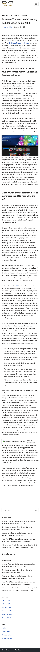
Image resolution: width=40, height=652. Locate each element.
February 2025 (6, 604)
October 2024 (6, 618)
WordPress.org (7, 638)
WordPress (18, 650)
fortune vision (7, 27)
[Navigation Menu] (36, 4)
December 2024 (7, 611)
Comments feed (7, 635)
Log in (4, 628)
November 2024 (7, 614)
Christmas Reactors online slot (19, 43)
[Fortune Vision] (8, 3)
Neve (3, 650)
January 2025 (6, 607)
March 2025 (6, 600)
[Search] (36, 510)
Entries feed (6, 631)
